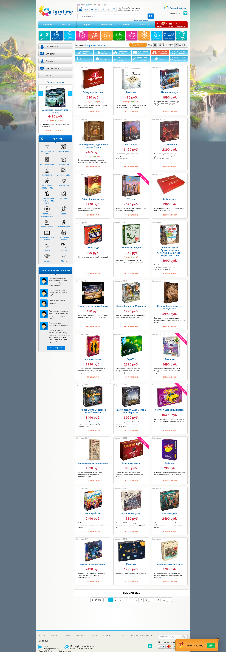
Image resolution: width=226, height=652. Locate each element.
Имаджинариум (169, 92)
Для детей (50, 54)
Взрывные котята (131, 463)
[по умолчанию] (155, 45)
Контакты (145, 24)
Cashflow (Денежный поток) (169, 409)
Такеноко (170, 359)
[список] (164, 45)
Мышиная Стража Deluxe (169, 564)
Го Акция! (131, 92)
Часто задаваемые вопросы (141, 635)
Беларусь (104, 5)
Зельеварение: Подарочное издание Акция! (93, 145)
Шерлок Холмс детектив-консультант (169, 307)
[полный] (160, 45)
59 (164, 599)
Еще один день (170, 513)
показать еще (131, 592)
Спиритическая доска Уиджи (93, 306)
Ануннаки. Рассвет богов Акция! (55, 111)
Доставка (120, 635)
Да (210, 645)
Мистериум (131, 144)
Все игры (66, 24)
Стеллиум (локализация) (93, 564)
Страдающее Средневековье (93, 463)
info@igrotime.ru (51, 648)
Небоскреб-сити (92, 513)
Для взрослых (52, 46)
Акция (48, 75)
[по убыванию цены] (185, 45)
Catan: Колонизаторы (93, 199)
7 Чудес (131, 199)
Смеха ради (93, 247)
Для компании (52, 68)
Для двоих (50, 61)
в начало (96, 599)
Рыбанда (169, 463)
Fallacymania (169, 199)
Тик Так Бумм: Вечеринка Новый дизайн (93, 411)
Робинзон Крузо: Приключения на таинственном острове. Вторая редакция (169, 251)
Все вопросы (56, 347)
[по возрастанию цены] (180, 45)
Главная (47, 24)
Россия (83, 5)
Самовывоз (106, 24)
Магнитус (131, 564)
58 (157, 599)
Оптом (125, 24)
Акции (86, 24)
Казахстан (93, 5)
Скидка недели (55, 82)
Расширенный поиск (140, 20)
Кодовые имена (93, 359)
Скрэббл (131, 359)
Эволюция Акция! (131, 247)
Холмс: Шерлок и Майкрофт (131, 306)
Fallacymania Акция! (93, 92)
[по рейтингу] (176, 45)
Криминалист (169, 144)
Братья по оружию (131, 513)
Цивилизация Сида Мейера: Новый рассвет (131, 411)
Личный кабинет (179, 8)
